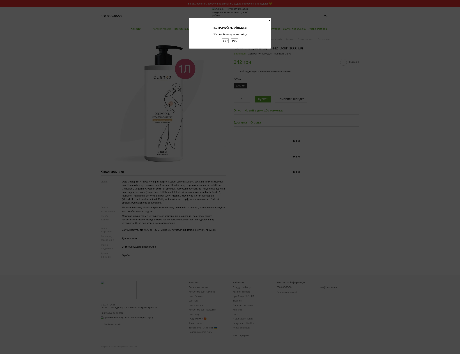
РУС (234, 40)
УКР (225, 40)
